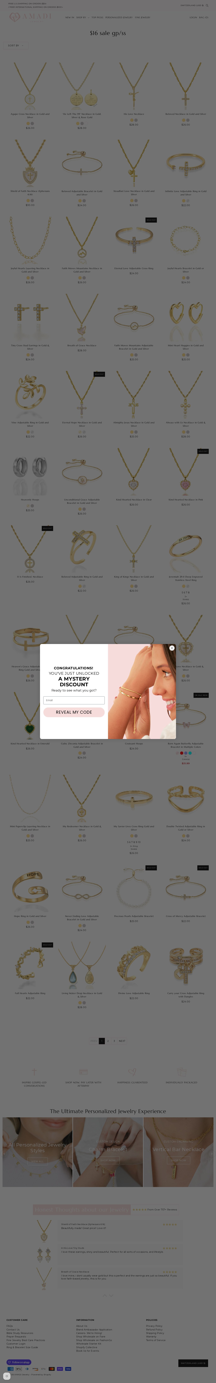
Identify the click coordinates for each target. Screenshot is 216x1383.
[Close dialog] (172, 648)
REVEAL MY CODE (74, 712)
